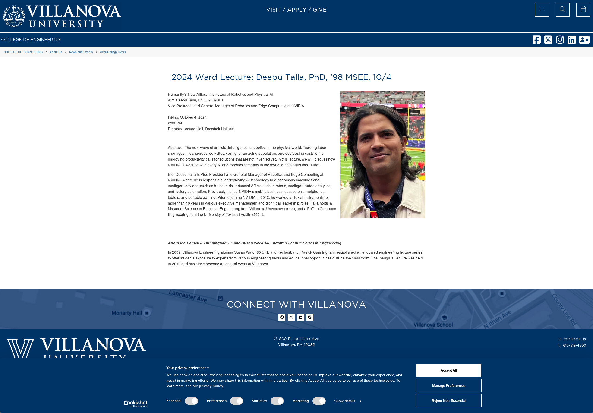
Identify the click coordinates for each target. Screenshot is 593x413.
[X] (550, 42)
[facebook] (538, 42)
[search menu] (563, 10)
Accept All (449, 370)
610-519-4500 (574, 345)
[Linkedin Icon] (300, 317)
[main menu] (542, 10)
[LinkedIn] (573, 42)
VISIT (273, 9)
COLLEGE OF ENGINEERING (31, 39)
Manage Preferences (448, 386)
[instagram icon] (309, 317)
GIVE (320, 9)
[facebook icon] (281, 317)
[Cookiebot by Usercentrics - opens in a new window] (135, 403)
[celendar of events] (583, 10)
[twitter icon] (291, 317)
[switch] (236, 401)
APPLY (297, 9)
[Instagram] (562, 42)
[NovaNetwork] (586, 42)
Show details (344, 401)
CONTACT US (574, 339)
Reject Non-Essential (449, 401)
